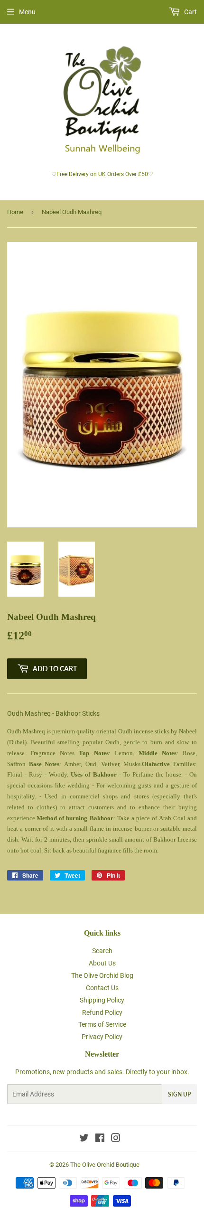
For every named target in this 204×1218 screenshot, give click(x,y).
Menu (27, 12)
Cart (190, 12)
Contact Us (102, 988)
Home (15, 211)
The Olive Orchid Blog (102, 975)
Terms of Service (102, 1024)
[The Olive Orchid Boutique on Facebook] (100, 1139)
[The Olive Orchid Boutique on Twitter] (84, 1139)
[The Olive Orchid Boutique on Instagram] (116, 1139)
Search (102, 951)
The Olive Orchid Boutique (104, 1164)
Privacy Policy (102, 1036)
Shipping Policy (102, 1000)
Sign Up (179, 1094)
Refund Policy (102, 1012)
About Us (102, 963)
